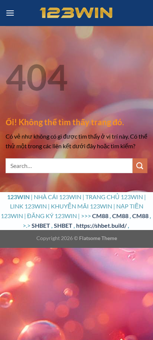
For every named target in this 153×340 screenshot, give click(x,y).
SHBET (41, 225)
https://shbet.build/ (101, 225)
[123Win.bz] (76, 13)
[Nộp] (140, 165)
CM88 (100, 215)
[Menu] (10, 13)
